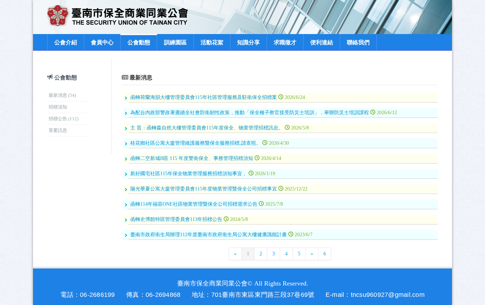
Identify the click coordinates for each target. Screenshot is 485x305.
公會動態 (138, 42)
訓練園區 (175, 42)
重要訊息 (58, 130)
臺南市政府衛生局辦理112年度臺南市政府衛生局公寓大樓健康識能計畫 (221, 234)
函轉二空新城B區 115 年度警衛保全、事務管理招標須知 (205, 158)
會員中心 (102, 42)
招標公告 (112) (63, 118)
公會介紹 (65, 42)
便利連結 (321, 42)
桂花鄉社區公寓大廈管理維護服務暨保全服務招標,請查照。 (209, 143)
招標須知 (58, 107)
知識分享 (248, 42)
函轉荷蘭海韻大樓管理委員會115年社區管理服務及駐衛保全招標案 (217, 97)
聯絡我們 (358, 42)
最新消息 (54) (62, 95)
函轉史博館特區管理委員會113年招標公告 (189, 219)
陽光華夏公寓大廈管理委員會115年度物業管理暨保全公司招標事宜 (218, 189)
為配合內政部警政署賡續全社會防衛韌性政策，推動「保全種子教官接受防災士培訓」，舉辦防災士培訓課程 (263, 112)
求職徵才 (285, 42)
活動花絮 (212, 42)
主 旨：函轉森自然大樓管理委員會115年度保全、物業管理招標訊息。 (219, 128)
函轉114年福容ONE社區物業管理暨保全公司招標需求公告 (206, 204)
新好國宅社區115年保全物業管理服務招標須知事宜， (202, 173)
